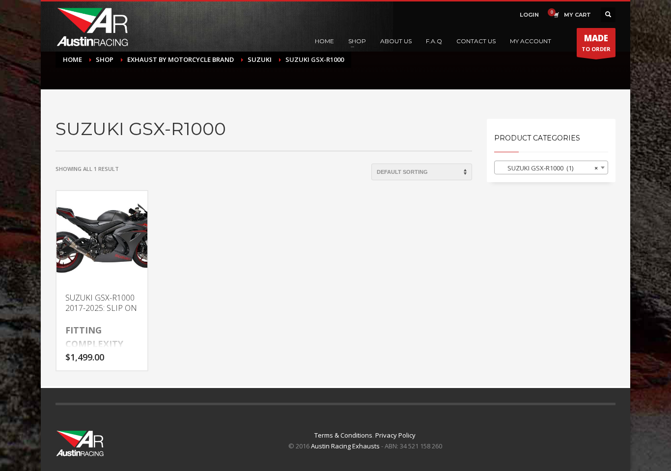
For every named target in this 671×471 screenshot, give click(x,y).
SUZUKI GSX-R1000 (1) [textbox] (548, 168)
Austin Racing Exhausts (345, 446)
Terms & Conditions (343, 435)
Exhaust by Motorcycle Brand (180, 59)
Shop (104, 59)
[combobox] (551, 167)
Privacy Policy (395, 435)
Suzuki (260, 59)
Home (72, 59)
